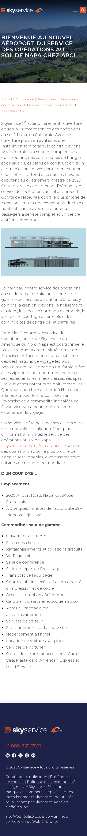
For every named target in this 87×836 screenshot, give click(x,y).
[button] (76, 10)
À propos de (24, 99)
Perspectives (47, 99)
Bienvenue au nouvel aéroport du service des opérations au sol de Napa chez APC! (40, 105)
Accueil (6, 99)
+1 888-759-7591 (23, 745)
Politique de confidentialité (51, 782)
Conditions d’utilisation (26, 777)
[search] (83, 10)
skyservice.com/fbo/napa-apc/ (31, 445)
